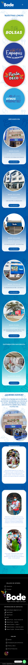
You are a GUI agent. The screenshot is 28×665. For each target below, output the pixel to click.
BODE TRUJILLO (14, 284)
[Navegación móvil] (22, 4)
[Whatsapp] (24, 661)
